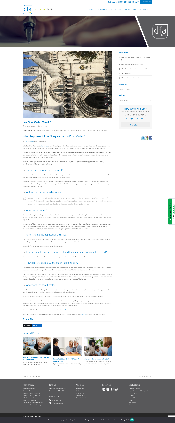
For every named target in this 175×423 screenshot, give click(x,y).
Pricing (131, 400)
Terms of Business (134, 388)
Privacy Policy (133, 393)
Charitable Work (81, 398)
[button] (151, 9)
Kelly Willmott (29, 141)
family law (44, 146)
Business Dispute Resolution (31, 395)
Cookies (131, 395)
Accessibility (132, 398)
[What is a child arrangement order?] (98, 347)
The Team (79, 391)
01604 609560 (56, 400)
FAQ (130, 405)
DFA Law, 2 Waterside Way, (57, 388)
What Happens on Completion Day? (132, 64)
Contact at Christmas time (31, 376)
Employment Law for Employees (33, 405)
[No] (172, 420)
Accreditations (80, 395)
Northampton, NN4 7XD (56, 391)
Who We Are (80, 388)
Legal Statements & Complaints (138, 391)
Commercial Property (29, 400)
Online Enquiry (135, 125)
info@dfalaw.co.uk (135, 118)
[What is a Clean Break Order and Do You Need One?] (37, 346)
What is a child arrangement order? (96, 359)
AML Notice (132, 402)
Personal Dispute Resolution (31, 393)
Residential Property (29, 388)
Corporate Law (27, 391)
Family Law (44, 126)
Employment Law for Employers (33, 402)
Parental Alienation (145, 376)
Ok (132, 420)
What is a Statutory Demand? (130, 78)
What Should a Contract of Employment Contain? (136, 69)
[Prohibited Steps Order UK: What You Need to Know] (67, 347)
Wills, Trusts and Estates (30, 398)
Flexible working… (127, 73)
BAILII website (64, 310)
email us (83, 314)
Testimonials (80, 393)
